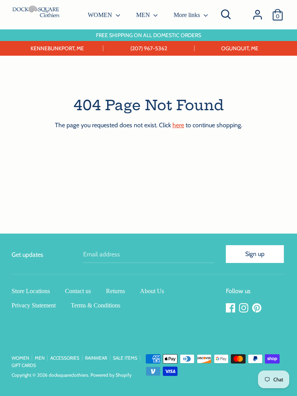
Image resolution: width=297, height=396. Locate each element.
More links (187, 15)
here (178, 125)
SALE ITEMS (125, 358)
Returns (115, 291)
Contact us (78, 291)
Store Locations (31, 291)
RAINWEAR (96, 358)
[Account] (257, 11)
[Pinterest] (257, 308)
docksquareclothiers (68, 375)
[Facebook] (231, 308)
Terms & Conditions (95, 305)
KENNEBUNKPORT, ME (57, 48)
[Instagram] (244, 308)
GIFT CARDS (24, 365)
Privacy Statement (34, 305)
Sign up (255, 254)
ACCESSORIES (64, 358)
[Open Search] (226, 14)
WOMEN (101, 15)
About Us (152, 291)
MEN (144, 15)
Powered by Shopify (110, 375)
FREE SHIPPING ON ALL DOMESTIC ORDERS (148, 35)
